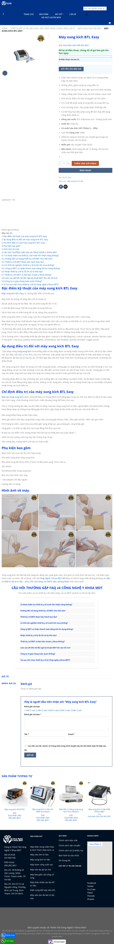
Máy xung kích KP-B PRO (15, 809)
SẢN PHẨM (43, 14)
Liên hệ (72, 14)
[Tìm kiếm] (86, 14)
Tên (26, 734)
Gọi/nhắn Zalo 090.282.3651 (76, 45)
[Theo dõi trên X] (13, 14)
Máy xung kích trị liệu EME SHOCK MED (99, 810)
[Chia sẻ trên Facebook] (61, 187)
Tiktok (90, 892)
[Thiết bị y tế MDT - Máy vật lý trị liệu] (7, 3)
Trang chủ (29, 14)
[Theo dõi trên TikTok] (10, 14)
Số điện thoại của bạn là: (69, 59)
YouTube (91, 889)
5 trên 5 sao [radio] (76, 710)
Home (5, 28)
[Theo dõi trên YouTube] (7, 17)
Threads (91, 896)
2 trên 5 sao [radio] (41, 710)
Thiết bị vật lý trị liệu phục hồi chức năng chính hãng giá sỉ (43, 28)
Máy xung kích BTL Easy (13, 293)
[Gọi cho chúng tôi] (3, 17)
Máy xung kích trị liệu (89, 28)
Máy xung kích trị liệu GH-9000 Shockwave (43, 810)
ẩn (11, 233)
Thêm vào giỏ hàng (85, 163)
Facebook (91, 883)
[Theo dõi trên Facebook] (3, 14)
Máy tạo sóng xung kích (13, 397)
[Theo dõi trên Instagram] (7, 14)
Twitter (90, 886)
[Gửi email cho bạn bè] (65, 187)
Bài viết (58, 14)
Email (71, 734)
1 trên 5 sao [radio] (29, 710)
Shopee (90, 899)
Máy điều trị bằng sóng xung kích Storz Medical (71, 810)
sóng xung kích (24, 351)
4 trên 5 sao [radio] (64, 710)
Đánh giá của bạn (32, 706)
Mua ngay (85, 170)
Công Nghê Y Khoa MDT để (52, 578)
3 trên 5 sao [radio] (52, 710)
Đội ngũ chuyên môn (51, 17)
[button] (109, 23)
